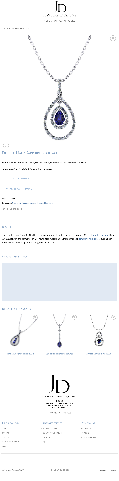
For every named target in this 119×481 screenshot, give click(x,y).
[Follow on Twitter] (58, 470)
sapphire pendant (101, 235)
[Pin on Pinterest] (18, 209)
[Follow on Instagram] (55, 470)
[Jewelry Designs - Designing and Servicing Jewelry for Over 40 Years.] (59, 9)
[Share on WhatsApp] (4, 209)
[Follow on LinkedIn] (64, 470)
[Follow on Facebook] (51, 470)
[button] (4, 8)
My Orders (86, 428)
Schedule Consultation (19, 189)
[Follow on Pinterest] (61, 470)
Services (6, 437)
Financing (46, 437)
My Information (88, 437)
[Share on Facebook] (7, 209)
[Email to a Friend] (14, 209)
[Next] (117, 337)
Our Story (7, 428)
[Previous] (2, 337)
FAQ (43, 442)
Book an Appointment (51, 433)
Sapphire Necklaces (23, 28)
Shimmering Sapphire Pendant (20, 353)
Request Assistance (18, 178)
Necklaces (8, 28)
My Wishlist (86, 433)
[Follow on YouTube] (67, 470)
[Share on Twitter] (11, 209)
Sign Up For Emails (10, 442)
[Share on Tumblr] (21, 209)
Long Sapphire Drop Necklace (59, 353)
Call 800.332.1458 (49, 428)
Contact (6, 433)
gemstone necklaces (88, 238)
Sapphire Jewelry (29, 203)
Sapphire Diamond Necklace (98, 353)
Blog (4, 446)
